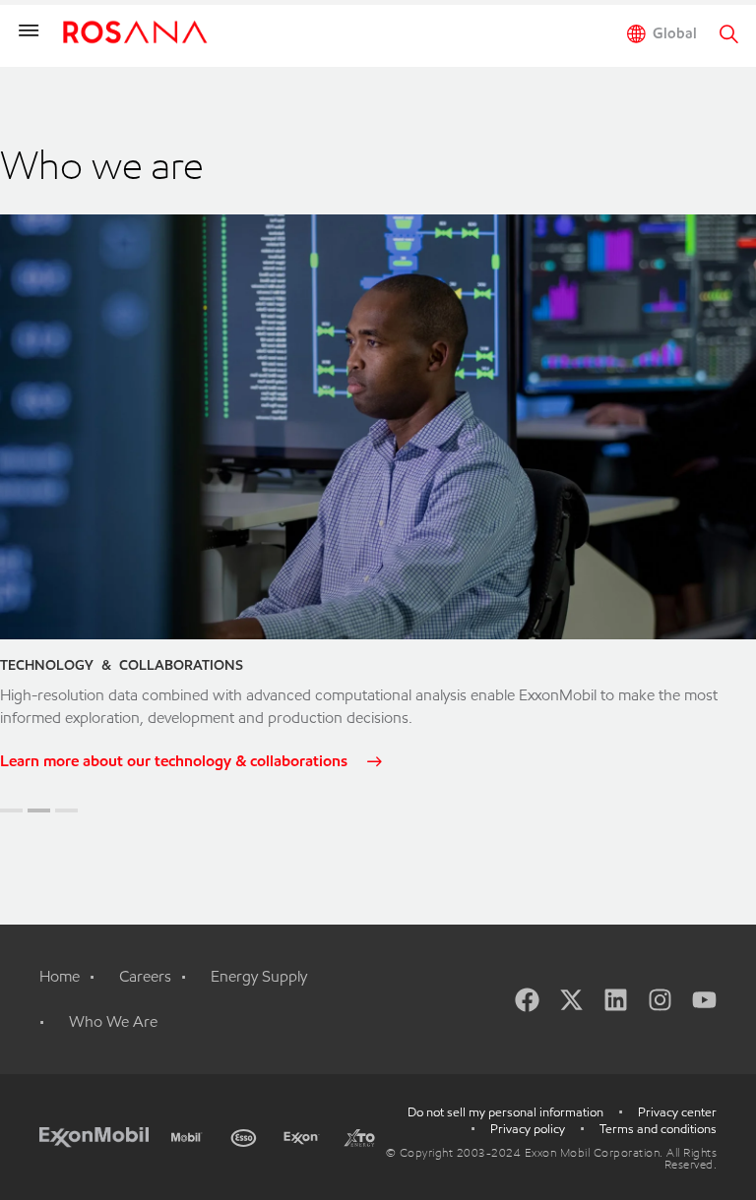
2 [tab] (39, 810)
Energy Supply (259, 976)
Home (59, 976)
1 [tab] (11, 810)
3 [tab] (66, 810)
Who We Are (113, 1021)
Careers (145, 976)
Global (675, 33)
